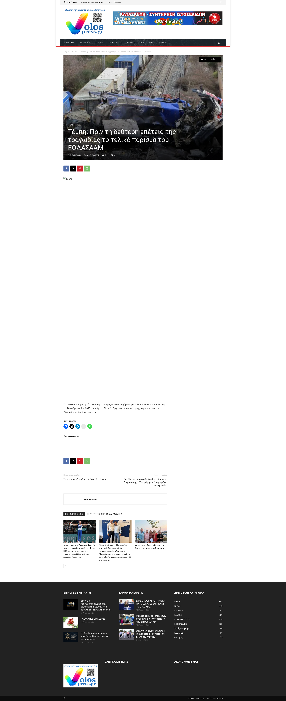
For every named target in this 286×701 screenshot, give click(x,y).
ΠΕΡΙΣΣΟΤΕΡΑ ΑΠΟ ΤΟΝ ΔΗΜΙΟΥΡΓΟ (104, 514)
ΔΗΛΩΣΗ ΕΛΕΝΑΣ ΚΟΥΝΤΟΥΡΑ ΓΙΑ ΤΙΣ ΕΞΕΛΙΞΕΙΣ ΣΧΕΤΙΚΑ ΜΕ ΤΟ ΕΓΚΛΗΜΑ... (150, 604)
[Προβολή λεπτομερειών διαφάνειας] (168, 18)
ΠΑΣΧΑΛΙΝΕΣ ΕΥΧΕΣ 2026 (93, 619)
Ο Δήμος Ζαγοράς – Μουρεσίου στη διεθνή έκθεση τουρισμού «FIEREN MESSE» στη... (151, 619)
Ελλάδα (78, 125)
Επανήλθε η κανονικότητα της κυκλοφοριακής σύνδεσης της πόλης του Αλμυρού (150, 634)
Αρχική (66, 51)
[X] (73, 168)
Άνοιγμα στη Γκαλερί (210, 59)
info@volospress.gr (196, 698)
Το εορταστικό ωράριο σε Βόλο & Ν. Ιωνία (84, 479)
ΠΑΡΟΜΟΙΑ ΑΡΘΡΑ (74, 514)
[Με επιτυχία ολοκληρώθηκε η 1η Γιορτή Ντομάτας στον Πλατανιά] (151, 531)
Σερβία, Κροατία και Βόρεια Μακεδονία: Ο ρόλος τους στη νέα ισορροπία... (95, 636)
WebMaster (77, 155)
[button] (219, 42)
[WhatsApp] (87, 168)
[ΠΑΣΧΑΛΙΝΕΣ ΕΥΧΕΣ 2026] (70, 622)
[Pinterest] (80, 168)
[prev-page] (65, 566)
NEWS (74, 51)
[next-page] (70, 566)
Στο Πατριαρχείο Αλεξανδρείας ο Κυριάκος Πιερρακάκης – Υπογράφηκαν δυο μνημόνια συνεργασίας (145, 482)
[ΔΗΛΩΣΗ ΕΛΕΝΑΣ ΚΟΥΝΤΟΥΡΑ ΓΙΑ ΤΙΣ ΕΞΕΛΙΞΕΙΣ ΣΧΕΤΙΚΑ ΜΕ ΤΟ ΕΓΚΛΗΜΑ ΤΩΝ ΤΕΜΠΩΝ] (126, 604)
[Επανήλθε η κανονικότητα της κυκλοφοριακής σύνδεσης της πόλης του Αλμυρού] (126, 634)
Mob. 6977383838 (215, 698)
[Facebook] (221, 2)
